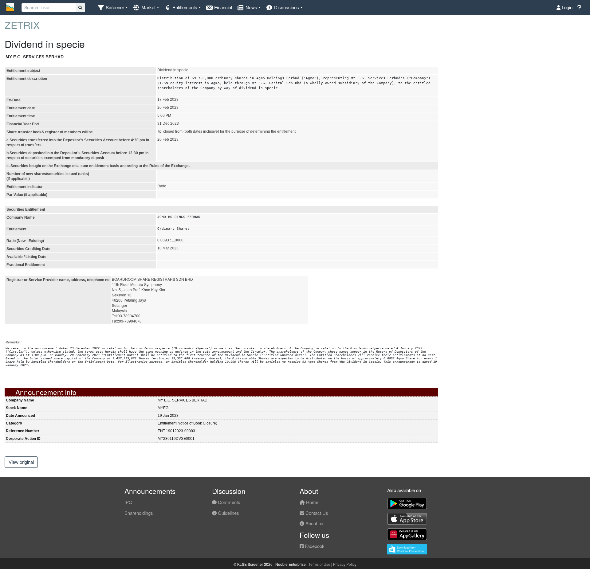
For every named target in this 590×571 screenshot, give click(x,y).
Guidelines (228, 513)
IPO (128, 502)
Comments (228, 502)
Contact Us (316, 513)
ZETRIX (22, 25)
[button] (112, 8)
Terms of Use (319, 564)
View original (21, 462)
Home (311, 502)
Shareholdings (138, 513)
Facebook (314, 546)
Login (566, 7)
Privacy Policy (344, 564)
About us (313, 523)
